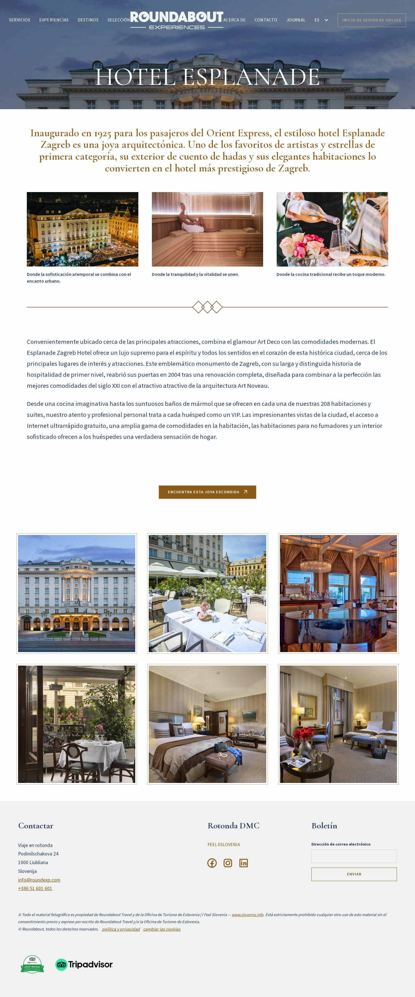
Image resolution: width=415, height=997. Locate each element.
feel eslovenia (223, 845)
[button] (321, 20)
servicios (19, 20)
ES (316, 20)
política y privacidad (121, 929)
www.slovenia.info (247, 915)
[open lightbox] (76, 593)
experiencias (54, 20)
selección (119, 20)
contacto (266, 20)
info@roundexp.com (39, 880)
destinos (88, 20)
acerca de (234, 20)
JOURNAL (296, 20)
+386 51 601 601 (35, 888)
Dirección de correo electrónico (341, 844)
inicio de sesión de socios (371, 20)
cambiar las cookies (161, 929)
